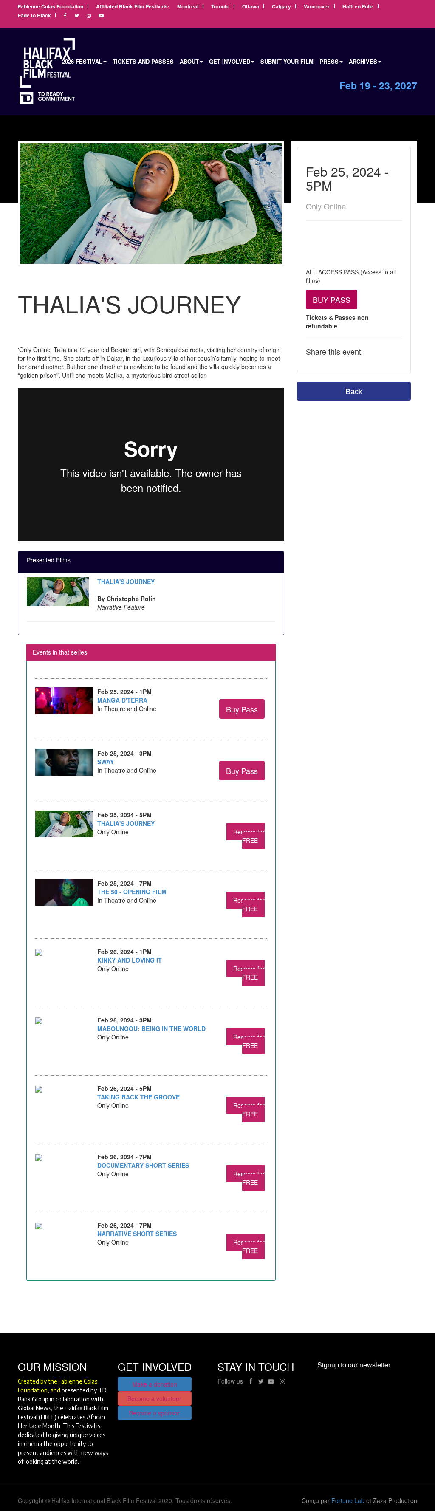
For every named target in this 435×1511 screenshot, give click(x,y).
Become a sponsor (154, 1413)
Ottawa (250, 7)
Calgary (281, 7)
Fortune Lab (347, 1500)
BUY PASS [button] (331, 299)
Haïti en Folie (357, 7)
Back (353, 390)
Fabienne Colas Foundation (50, 7)
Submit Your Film (287, 61)
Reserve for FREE (249, 836)
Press (329, 61)
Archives (363, 61)
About (189, 61)
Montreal (187, 7)
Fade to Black (34, 16)
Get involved (229, 61)
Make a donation (154, 1384)
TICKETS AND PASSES (143, 61)
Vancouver (317, 7)
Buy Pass (242, 709)
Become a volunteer (154, 1398)
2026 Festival (82, 61)
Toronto (220, 7)
